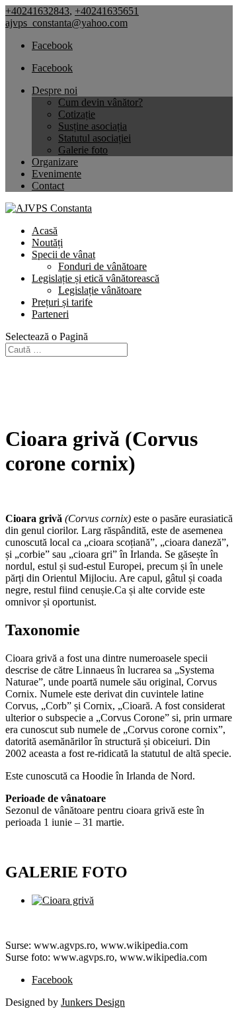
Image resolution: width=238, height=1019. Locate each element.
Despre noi (54, 90)
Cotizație (76, 114)
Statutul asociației (94, 138)
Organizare (55, 161)
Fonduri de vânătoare (102, 266)
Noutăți (47, 242)
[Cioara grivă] (63, 900)
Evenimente (56, 173)
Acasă (45, 230)
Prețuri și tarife (62, 302)
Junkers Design (93, 1002)
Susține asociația (92, 126)
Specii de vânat (63, 254)
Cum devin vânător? (100, 102)
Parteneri (50, 314)
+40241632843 (37, 11)
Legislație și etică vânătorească (95, 278)
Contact (48, 185)
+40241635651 (107, 11)
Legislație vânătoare (99, 290)
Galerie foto (83, 149)
